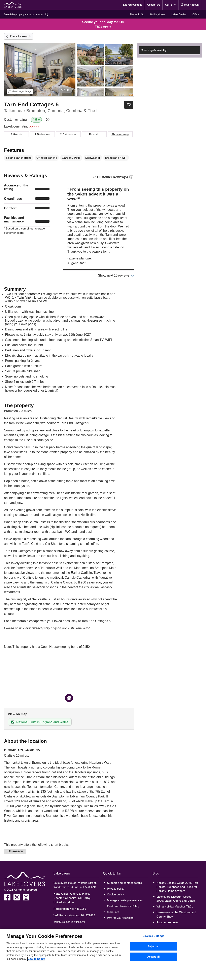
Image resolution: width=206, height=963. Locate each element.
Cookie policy (115, 894)
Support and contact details (124, 882)
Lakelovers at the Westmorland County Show (176, 914)
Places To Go (137, 14)
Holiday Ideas (157, 14)
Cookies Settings (153, 935)
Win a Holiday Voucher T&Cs (175, 906)
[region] (103, 946)
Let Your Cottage (132, 4)
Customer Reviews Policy (123, 906)
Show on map (120, 134)
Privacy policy (115, 888)
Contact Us (153, 4)
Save (128, 105)
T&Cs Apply (103, 26)
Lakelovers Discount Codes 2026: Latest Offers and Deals (176, 898)
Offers (196, 14)
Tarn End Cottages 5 (31, 104)
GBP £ (169, 4)
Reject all (153, 946)
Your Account (191, 4)
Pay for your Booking (120, 917)
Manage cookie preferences (125, 900)
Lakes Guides (178, 14)
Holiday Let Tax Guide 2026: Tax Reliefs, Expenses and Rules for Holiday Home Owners (177, 886)
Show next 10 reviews (113, 275)
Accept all (153, 956)
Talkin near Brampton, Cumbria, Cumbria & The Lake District (54, 110)
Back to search (20, 36)
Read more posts (167, 922)
